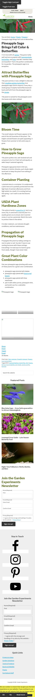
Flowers (30, 359)
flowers (30, 363)
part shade (18, 365)
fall (27, 363)
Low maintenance (7, 361)
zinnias (6, 92)
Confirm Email (7, 508)
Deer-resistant (12, 359)
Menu (30, 17)
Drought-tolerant (22, 359)
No (11, 695)
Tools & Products (8, 664)
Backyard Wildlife (8, 667)
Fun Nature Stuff (8, 673)
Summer (4, 366)
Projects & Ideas (7, 657)
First (4, 493)
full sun (4, 365)
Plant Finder (14, 10)
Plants (4, 670)
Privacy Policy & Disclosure (17, 12)
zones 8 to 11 (20, 210)
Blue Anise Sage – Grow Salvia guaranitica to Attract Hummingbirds (17, 409)
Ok (3, 695)
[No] (29, 695)
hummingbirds (26, 57)
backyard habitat (14, 363)
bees (14, 59)
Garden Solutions (8, 660)
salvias (16, 55)
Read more (21, 695)
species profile (26, 365)
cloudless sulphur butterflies (15, 83)
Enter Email (6, 502)
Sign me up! (8, 524)
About (22, 10)
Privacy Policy (16, 520)
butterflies (5, 59)
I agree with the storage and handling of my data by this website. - (17, 638)
